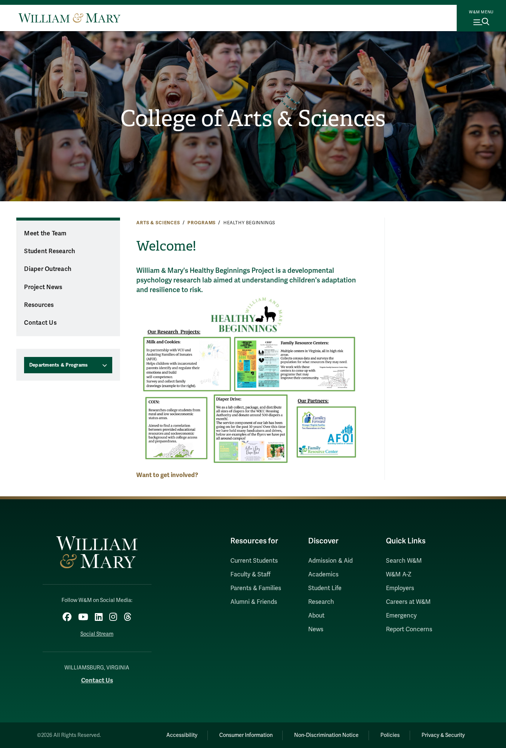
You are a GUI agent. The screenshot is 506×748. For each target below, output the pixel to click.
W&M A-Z (399, 574)
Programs (201, 223)
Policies (390, 735)
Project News (43, 287)
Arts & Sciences (158, 223)
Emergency (401, 615)
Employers (400, 588)
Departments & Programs (58, 365)
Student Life (325, 588)
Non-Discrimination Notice (326, 735)
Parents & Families (255, 588)
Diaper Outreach (47, 269)
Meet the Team (45, 233)
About (316, 615)
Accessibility (181, 735)
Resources (39, 305)
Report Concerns (409, 629)
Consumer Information (246, 735)
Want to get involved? (167, 475)
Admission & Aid (330, 561)
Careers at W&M (408, 602)
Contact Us (40, 323)
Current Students (254, 561)
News (315, 629)
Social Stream (96, 634)
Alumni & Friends (253, 602)
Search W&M (404, 561)
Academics (323, 574)
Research (321, 602)
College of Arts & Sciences (253, 119)
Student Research (49, 251)
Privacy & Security (443, 735)
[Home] (69, 17)
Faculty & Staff (250, 574)
